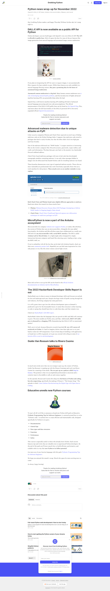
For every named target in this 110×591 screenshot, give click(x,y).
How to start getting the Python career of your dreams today (46, 535)
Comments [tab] (31, 499)
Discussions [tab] (39, 518)
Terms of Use (62, 565)
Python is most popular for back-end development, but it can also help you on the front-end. (48, 525)
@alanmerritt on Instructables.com (58, 278)
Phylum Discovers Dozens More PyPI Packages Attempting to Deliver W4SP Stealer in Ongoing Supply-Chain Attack (55, 209)
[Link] (25, 31)
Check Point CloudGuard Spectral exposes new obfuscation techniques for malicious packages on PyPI (53, 214)
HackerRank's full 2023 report (44, 313)
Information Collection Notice (54, 567)
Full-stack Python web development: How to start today (47, 522)
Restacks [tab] (37, 499)
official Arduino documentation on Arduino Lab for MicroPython (50, 284)
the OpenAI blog (73, 106)
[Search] (88, 2)
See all (31, 558)
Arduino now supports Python (55, 227)
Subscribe (97, 2)
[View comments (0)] (34, 18)
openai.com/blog (57, 78)
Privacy (53, 580)
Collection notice (64, 580)
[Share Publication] (91, 2)
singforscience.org (57, 361)
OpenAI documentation (46, 111)
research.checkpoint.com (64, 198)
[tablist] (34, 499)
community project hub (41, 246)
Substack (47, 588)
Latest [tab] (33, 518)
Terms (57, 580)
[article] (55, 526)
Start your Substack (51, 584)
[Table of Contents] (2, 295)
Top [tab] (29, 518)
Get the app (62, 584)
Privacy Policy (66, 567)
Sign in (105, 2)
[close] (69, 539)
